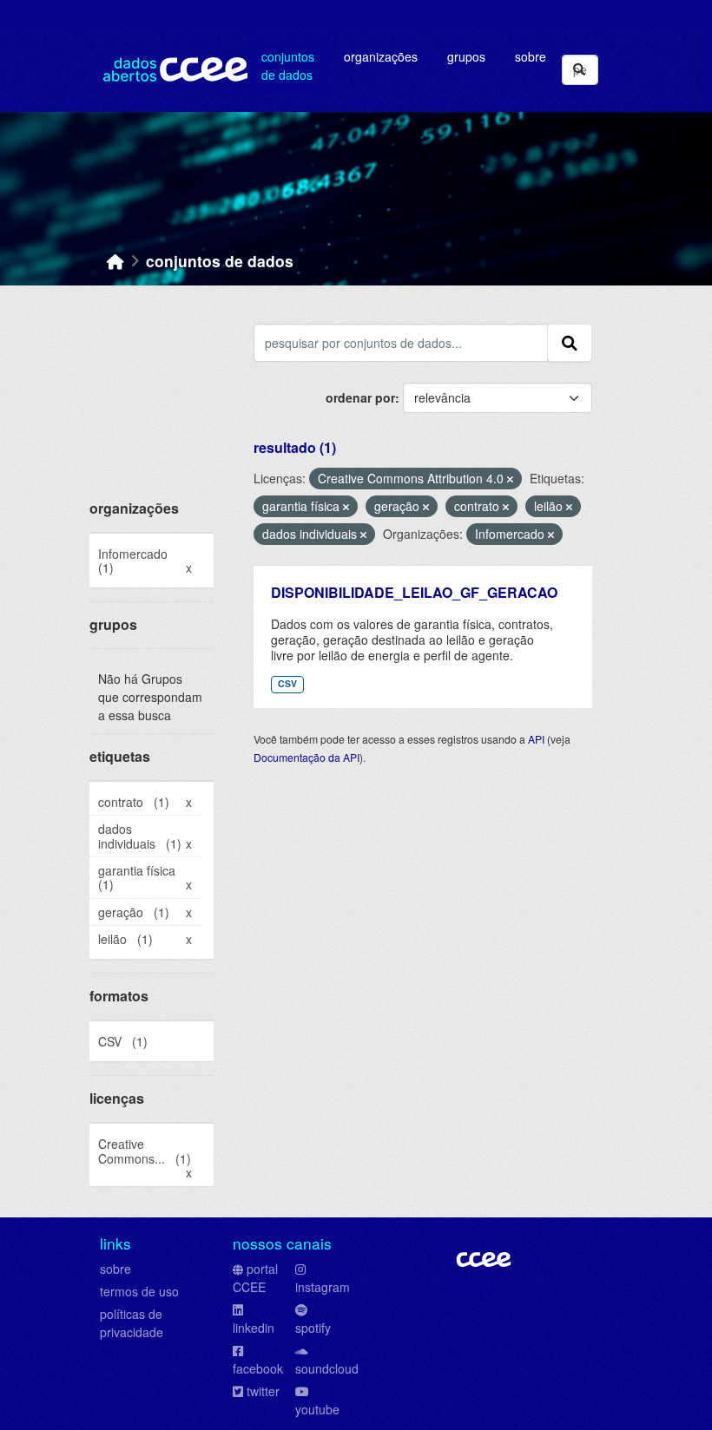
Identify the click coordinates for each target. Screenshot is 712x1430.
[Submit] (579, 70)
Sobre (530, 56)
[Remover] (510, 479)
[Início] (115, 261)
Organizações (381, 56)
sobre (115, 1268)
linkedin (253, 1327)
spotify (313, 1327)
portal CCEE (255, 1278)
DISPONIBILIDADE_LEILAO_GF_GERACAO (414, 592)
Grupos (466, 56)
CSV (287, 683)
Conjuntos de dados (287, 65)
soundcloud (327, 1368)
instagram (322, 1287)
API (536, 738)
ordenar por (360, 397)
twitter (263, 1391)
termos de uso (139, 1291)
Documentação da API (306, 757)
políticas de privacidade (131, 1323)
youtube (317, 1409)
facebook (258, 1368)
